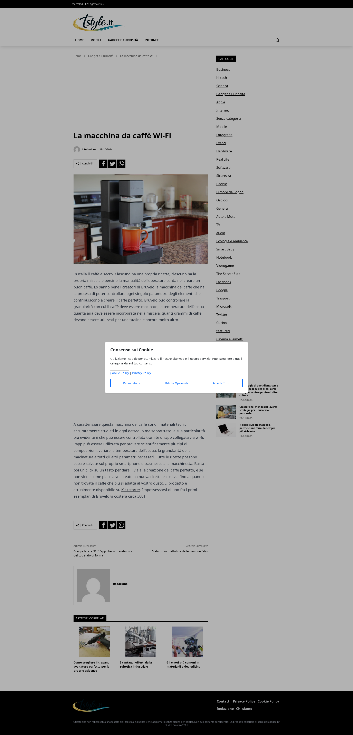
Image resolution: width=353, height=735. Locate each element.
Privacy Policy (141, 373)
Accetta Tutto (221, 383)
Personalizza (131, 383)
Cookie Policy (119, 373)
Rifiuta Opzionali (176, 383)
